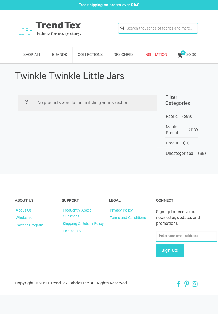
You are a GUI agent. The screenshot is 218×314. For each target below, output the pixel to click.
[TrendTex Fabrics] (50, 28)
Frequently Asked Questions (77, 214)
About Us (24, 211)
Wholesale (24, 218)
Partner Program (29, 226)
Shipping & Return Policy (83, 224)
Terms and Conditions (128, 218)
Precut (172, 143)
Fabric (172, 117)
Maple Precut (172, 130)
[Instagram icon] (194, 285)
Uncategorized (179, 154)
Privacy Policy (121, 211)
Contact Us (72, 232)
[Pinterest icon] (186, 285)
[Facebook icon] (178, 285)
